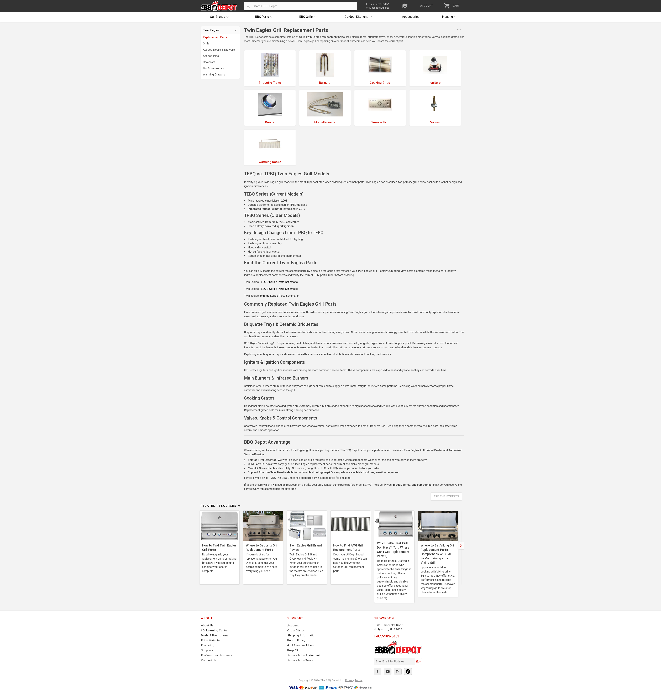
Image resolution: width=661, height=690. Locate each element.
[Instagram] (398, 671)
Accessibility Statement (303, 655)
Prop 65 (292, 650)
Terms (359, 680)
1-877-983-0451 (386, 636)
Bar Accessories (213, 68)
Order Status (296, 630)
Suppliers (207, 650)
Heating (447, 16)
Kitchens (356, 16)
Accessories (410, 16)
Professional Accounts (217, 655)
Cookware (209, 62)
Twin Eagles (211, 30)
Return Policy (296, 640)
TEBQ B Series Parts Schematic (278, 288)
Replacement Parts (215, 37)
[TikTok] (408, 671)
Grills (306, 16)
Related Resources (219, 505)
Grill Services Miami (300, 645)
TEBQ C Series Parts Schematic (278, 282)
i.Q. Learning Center (214, 630)
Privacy (349, 680)
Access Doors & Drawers (219, 49)
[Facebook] (377, 671)
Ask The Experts (446, 496)
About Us (207, 625)
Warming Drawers (214, 74)
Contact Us (208, 660)
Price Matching (211, 640)
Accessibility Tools (300, 660)
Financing (207, 645)
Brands (217, 16)
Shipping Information (301, 635)
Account (293, 625)
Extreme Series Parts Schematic (278, 295)
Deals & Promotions (214, 635)
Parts (262, 16)
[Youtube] (387, 671)
